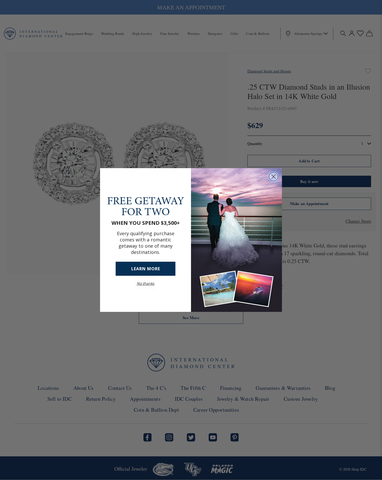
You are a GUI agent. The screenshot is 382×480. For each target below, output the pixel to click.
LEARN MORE (145, 269)
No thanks (145, 283)
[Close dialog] (273, 176)
